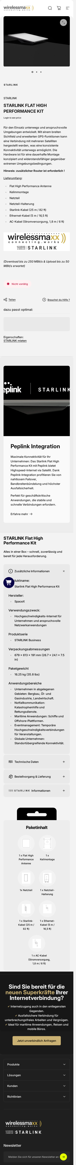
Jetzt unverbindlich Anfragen (36, 1040)
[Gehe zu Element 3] (41, 72)
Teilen (12, 299)
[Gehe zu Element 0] (32, 72)
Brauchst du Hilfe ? (59, 299)
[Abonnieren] (63, 1156)
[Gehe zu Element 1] (37, 72)
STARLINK (10, 98)
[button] (8, 582)
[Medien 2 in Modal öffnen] (63, 22)
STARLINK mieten (15, 340)
